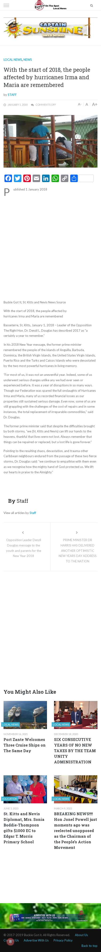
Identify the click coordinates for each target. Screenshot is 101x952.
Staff (12, 95)
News (27, 59)
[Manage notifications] (10, 941)
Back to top (89, 946)
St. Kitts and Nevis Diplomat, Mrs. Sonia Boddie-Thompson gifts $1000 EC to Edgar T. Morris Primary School (24, 827)
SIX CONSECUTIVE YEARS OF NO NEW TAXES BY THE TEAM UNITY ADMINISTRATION (75, 750)
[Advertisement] (50, 247)
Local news (13, 59)
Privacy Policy (63, 940)
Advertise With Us (36, 940)
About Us (81, 935)
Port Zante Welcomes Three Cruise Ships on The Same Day (25, 745)
